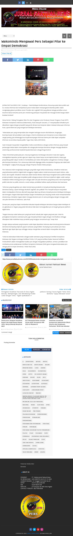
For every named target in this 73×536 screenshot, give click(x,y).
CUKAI (36, 368)
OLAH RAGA (40, 405)
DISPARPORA (42, 371)
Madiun (38, 393)
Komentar (46, 349)
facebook (68, 333)
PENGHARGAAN (27, 420)
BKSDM (47, 364)
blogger (56, 333)
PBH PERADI (36, 411)
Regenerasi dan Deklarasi (40, 436)
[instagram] (27, 2)
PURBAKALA (26, 436)
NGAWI (33, 405)
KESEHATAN (26, 383)
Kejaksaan (45, 380)
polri (31, 433)
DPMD (24, 374)
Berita (45, 361)
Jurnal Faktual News (33, 533)
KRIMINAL (25, 387)
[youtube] (30, 2)
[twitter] (23, 2)
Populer (36, 349)
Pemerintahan (42, 414)
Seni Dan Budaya (28, 442)
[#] (38, 1)
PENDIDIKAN (26, 417)
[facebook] (19, 2)
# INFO (9, 250)
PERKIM (25, 427)
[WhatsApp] (34, 1)
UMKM (36, 452)
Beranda (23, 466)
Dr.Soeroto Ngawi (41, 374)
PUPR (46, 433)
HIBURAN (25, 377)
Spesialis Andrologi (29, 449)
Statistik (41, 449)
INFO (4, 306)
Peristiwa (46, 423)
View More (68, 300)
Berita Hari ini (27, 364)
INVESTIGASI (26, 380)
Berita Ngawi (39, 364)
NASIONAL (26, 405)
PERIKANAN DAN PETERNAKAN (31, 423)
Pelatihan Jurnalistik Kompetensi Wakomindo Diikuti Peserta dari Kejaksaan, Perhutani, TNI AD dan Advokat (59, 323)
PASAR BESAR (27, 411)
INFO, (26, 50)
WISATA (42, 452)
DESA (24, 371)
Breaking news (28, 368)
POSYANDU (39, 433)
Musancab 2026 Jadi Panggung (33, 401)
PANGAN (43, 408)
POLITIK (25, 433)
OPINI (48, 405)
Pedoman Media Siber (27, 464)
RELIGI (25, 439)
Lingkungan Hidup (38, 390)
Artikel (38, 361)
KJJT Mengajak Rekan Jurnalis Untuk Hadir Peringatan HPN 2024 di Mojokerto (35, 322)
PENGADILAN (36, 417)
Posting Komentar (9, 342)
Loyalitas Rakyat (28, 393)
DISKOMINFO (32, 371)
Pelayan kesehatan (29, 414)
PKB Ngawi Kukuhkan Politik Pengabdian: (36, 430)
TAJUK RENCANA (27, 452)
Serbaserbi (26, 445)
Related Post (7, 300)
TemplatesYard (54, 533)
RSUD (43, 439)
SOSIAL (35, 445)
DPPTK (30, 374)
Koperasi (44, 383)
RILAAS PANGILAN (34, 439)
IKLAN (27, 349)
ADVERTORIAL (30, 361)
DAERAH (43, 368)
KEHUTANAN (35, 380)
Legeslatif (26, 390)
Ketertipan (35, 383)
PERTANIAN (33, 427)
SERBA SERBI (40, 442)
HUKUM (32, 377)
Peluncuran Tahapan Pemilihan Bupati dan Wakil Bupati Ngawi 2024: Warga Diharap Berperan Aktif (11, 323)
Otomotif (35, 408)
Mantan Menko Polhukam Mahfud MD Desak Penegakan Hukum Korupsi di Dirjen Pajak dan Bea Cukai (35, 397)
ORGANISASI (26, 408)
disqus (62, 333)
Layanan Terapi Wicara (38, 387)
